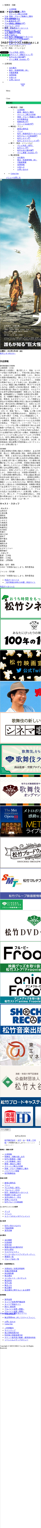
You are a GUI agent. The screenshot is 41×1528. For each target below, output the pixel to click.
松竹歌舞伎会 (22, 119)
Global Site (15, 174)
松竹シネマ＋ (22, 138)
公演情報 (12, 9)
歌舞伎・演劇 (17, 107)
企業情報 (15, 155)
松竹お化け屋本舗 (16, 57)
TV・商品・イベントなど (22, 143)
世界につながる (11, 35)
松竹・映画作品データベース (29, 134)
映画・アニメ (17, 126)
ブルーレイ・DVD (12, 26)
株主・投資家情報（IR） (19, 70)
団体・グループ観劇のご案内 (21, 16)
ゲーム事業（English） (18, 59)
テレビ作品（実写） (17, 52)
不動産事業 (13, 73)
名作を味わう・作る (13, 33)
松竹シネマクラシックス (27, 141)
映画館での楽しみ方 (13, 31)
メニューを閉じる (13, 177)
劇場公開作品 (22, 129)
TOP (6, 16)
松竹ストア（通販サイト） (20, 55)
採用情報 (12, 75)
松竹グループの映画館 (18, 39)
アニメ (20, 131)
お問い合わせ (14, 80)
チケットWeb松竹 (24, 124)
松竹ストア (21, 148)
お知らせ (12, 77)
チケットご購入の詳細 (18, 14)
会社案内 (12, 68)
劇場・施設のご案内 (25, 112)
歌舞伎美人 (13, 21)
